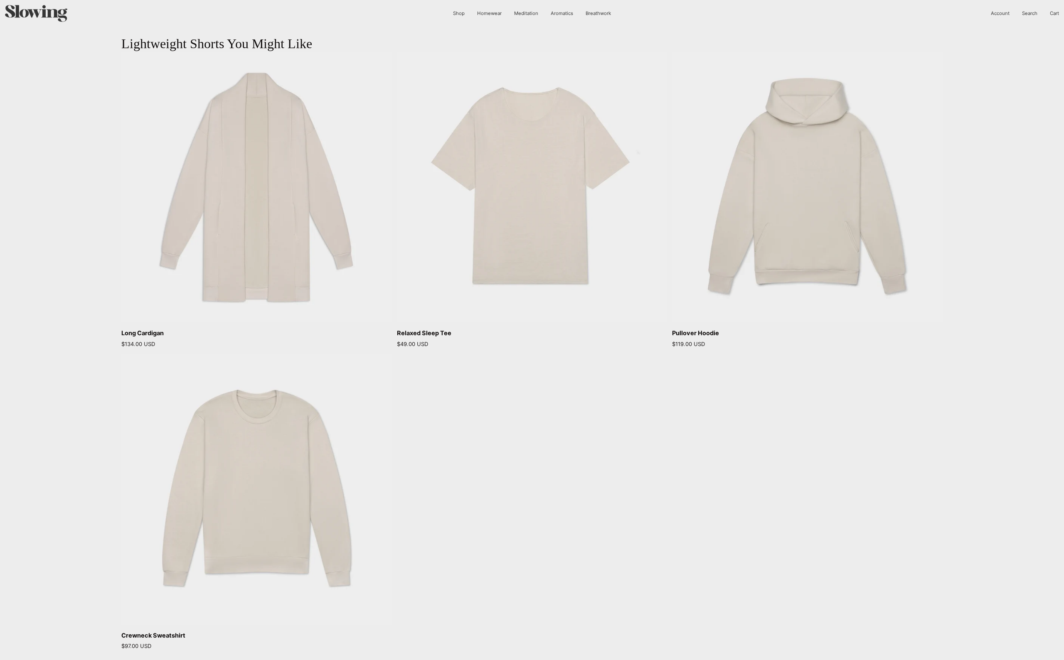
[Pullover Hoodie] (807, 187)
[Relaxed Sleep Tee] (532, 187)
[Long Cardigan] (256, 187)
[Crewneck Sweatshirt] (256, 489)
